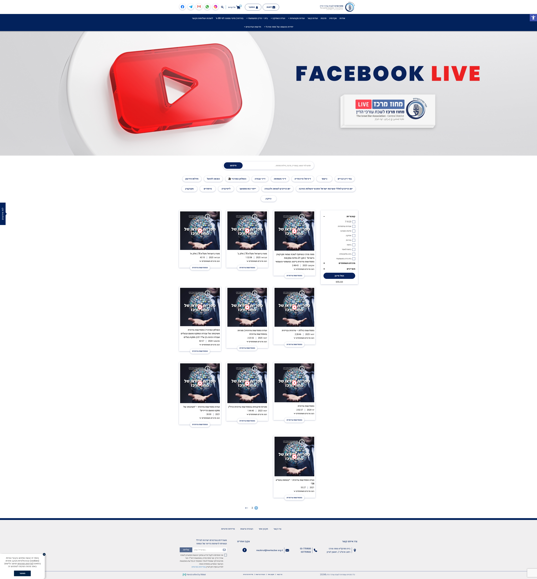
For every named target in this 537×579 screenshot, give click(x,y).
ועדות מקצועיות (297, 18)
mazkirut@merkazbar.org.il (269, 550)
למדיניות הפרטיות (26, 563)
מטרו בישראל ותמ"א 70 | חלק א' (205, 253)
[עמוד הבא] (247, 508)
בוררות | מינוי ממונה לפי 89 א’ (229, 18)
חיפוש (233, 165)
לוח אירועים (3, 214)
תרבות (323, 18)
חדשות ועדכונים (253, 27)
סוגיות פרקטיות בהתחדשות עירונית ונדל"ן (247, 407)
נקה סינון (339, 281)
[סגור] (44, 554)
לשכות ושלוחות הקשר (202, 18)
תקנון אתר (263, 529)
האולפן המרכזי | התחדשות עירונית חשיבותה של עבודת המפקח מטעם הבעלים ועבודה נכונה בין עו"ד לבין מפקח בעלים (200, 333)
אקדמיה (333, 18)
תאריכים (351, 269)
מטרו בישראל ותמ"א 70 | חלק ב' (252, 253)
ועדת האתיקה (278, 18)
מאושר (22, 573)
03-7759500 (305, 548)
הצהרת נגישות (246, 529)
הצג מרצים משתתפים (305, 269)
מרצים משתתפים (347, 263)
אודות (342, 18)
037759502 (306, 552)
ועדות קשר (313, 18)
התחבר (252, 7)
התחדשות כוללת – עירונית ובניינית (298, 330)
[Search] (222, 7)
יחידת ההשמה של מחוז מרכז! (279, 27)
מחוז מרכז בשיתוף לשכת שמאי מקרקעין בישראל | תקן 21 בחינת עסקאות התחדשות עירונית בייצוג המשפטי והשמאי (294, 258)
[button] (533, 17)
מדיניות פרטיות (228, 529)
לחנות (269, 7)
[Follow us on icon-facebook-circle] (244, 551)
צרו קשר (277, 529)
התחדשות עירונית (294, 275)
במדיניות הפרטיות (199, 566)
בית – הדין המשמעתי (258, 18)
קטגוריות (351, 216)
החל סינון (339, 275)
